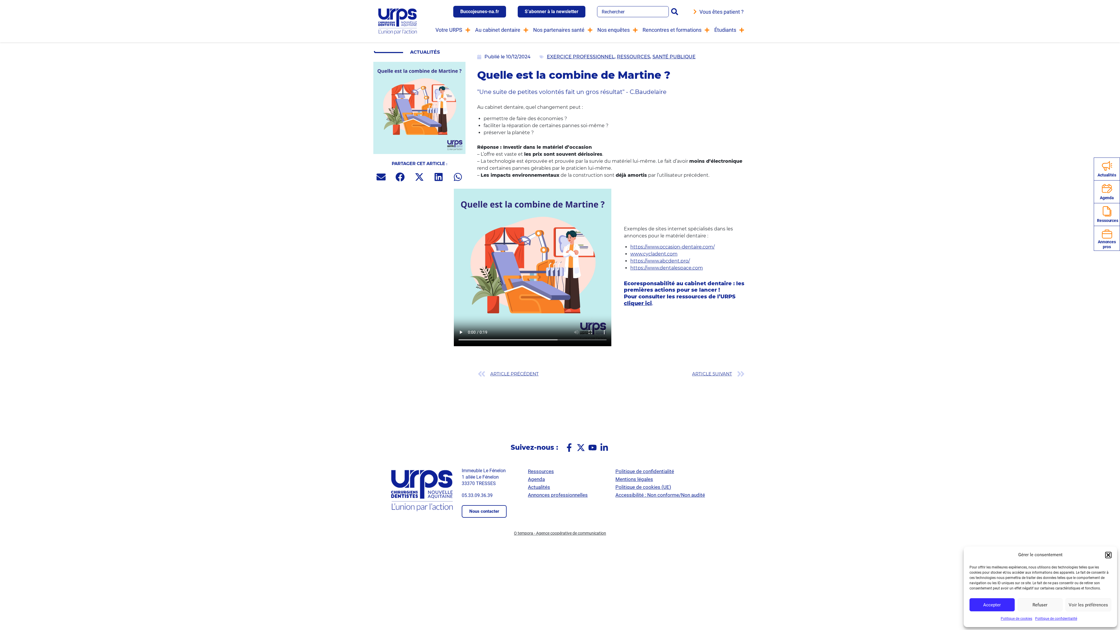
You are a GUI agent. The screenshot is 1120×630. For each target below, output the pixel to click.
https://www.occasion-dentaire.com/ (672, 247)
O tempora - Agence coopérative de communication (560, 533)
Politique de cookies (1016, 619)
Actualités (1107, 175)
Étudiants (725, 30)
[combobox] (633, 11)
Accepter (992, 605)
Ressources (1107, 220)
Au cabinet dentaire (497, 30)
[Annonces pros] (1107, 234)
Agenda (1107, 197)
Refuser (1039, 605)
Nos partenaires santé (558, 30)
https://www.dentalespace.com (666, 268)
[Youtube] (592, 447)
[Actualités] (1107, 166)
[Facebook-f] (569, 447)
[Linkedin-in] (604, 447)
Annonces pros (1107, 244)
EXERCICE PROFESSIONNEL (581, 57)
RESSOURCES (633, 57)
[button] (1108, 555)
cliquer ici (638, 303)
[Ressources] (1107, 211)
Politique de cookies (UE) (643, 487)
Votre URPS (448, 30)
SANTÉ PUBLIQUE (674, 57)
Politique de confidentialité (1056, 619)
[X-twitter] (581, 447)
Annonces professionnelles (558, 495)
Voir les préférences (1088, 605)
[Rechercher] (675, 11)
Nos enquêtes (613, 30)
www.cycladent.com (654, 254)
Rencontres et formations (672, 30)
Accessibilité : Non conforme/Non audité (660, 495)
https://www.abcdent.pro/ (660, 261)
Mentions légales (634, 479)
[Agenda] (1107, 188)
